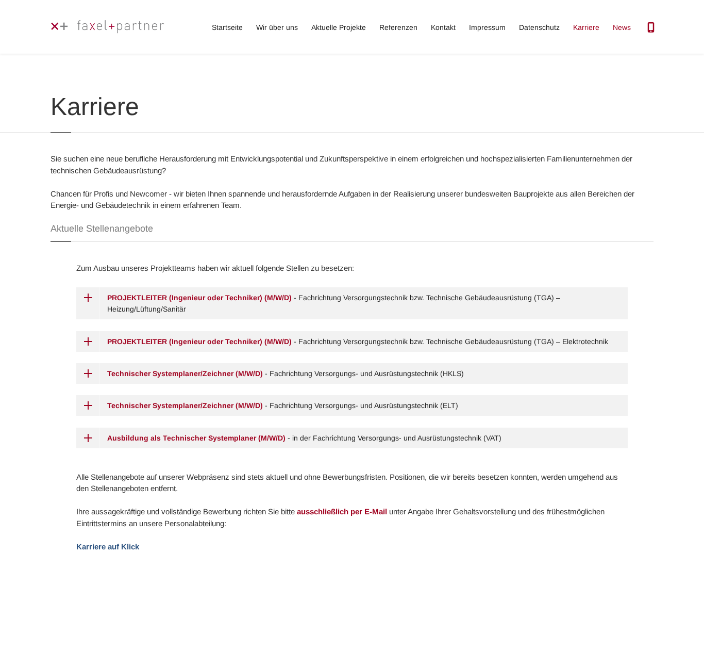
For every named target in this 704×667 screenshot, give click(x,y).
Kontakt (443, 27)
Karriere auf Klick (107, 546)
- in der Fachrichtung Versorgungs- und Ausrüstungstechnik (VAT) (304, 438)
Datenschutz (539, 27)
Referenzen (398, 27)
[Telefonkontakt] (650, 24)
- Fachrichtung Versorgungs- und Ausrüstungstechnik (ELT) (282, 405)
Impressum (487, 27)
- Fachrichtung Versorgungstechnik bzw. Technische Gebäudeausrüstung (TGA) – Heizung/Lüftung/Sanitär (333, 303)
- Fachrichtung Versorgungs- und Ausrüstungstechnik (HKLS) (285, 373)
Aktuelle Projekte (338, 27)
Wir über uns (277, 27)
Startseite (227, 27)
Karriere (586, 27)
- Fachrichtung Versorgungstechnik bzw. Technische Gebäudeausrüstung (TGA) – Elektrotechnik (357, 341)
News (622, 27)
